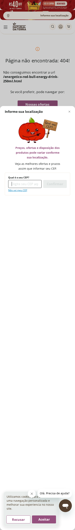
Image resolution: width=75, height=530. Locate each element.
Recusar (18, 519)
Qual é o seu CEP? (18, 177)
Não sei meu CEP (17, 190)
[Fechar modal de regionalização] (69, 111)
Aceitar (44, 519)
